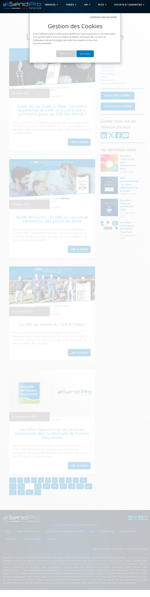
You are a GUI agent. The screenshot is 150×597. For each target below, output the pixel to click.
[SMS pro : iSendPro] (20, 5)
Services (50, 4)
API (86, 4)
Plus (101, 4)
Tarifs (70, 4)
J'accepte (85, 53)
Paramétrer (66, 53)
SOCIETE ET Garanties (128, 4)
